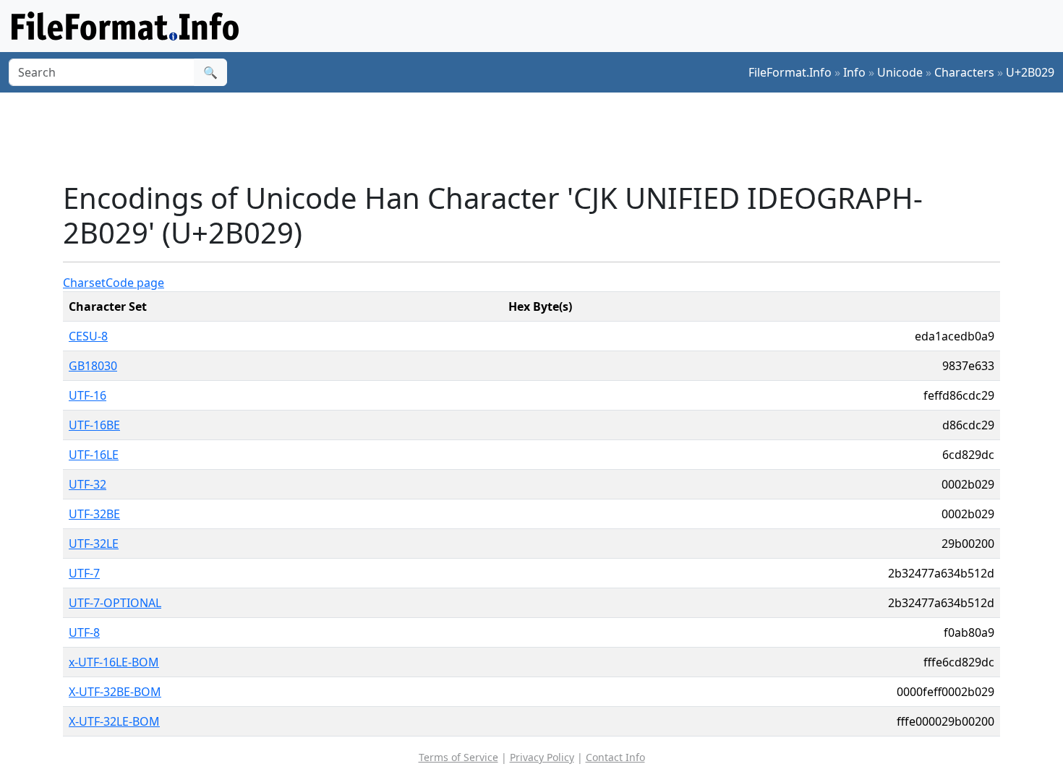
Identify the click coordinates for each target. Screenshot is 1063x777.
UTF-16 (87, 395)
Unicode (900, 72)
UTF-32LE (94, 543)
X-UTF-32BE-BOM (115, 692)
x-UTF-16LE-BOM (114, 662)
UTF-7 (84, 573)
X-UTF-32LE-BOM (114, 721)
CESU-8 (88, 336)
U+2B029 (1030, 72)
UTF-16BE (94, 425)
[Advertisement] (540, 136)
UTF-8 (84, 632)
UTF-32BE (94, 514)
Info (854, 72)
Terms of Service (458, 757)
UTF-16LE (94, 455)
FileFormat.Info (790, 72)
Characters (964, 72)
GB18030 (93, 366)
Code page (135, 283)
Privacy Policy (542, 757)
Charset (84, 283)
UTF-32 (87, 484)
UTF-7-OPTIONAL (115, 603)
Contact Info (615, 757)
